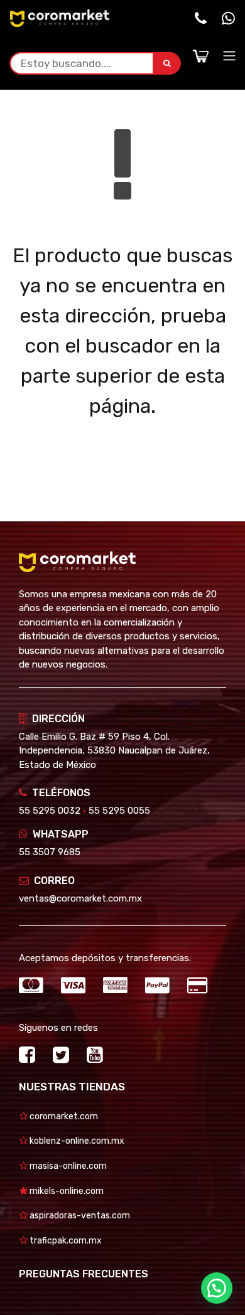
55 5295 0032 (49, 810)
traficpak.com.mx (65, 1240)
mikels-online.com (66, 1191)
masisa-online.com (67, 1166)
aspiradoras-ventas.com (79, 1215)
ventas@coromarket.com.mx (80, 898)
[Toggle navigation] (229, 56)
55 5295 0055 (119, 810)
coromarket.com (63, 1116)
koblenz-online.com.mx (76, 1141)
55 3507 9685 (49, 852)
